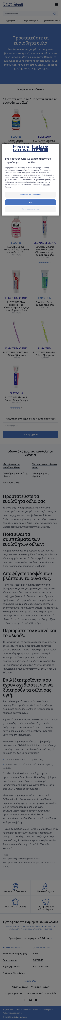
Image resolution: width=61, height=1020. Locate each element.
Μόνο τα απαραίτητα (30, 209)
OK (30, 202)
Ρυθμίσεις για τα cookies (30, 195)
